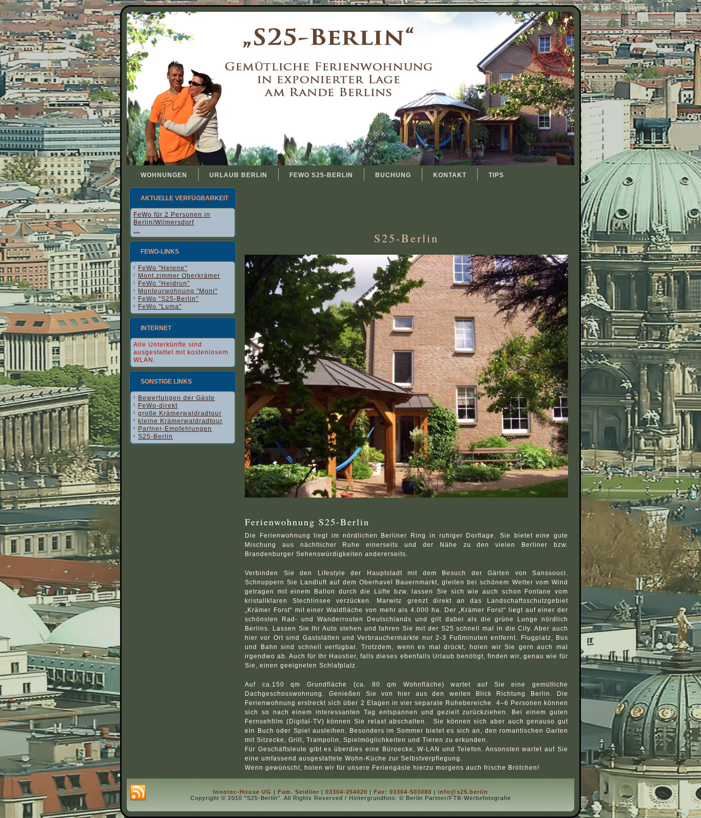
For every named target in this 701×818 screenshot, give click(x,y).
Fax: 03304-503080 (403, 792)
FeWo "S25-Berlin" (168, 298)
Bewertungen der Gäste (176, 398)
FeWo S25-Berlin (321, 175)
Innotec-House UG (242, 792)
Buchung (393, 175)
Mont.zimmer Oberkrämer (179, 275)
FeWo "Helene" (162, 268)
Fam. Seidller (298, 792)
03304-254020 (346, 792)
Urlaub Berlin (238, 175)
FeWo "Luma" (160, 306)
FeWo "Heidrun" (164, 283)
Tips (496, 175)
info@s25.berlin (463, 792)
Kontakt (449, 175)
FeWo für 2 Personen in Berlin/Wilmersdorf (171, 218)
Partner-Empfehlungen (175, 428)
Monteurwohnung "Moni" (178, 291)
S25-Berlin (155, 436)
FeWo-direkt (158, 405)
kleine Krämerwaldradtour (180, 421)
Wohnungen (164, 175)
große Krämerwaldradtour (180, 413)
